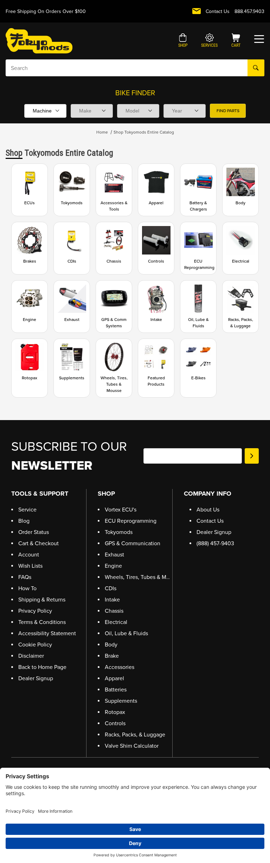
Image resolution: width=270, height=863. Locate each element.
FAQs (24, 577)
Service (27, 509)
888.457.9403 (249, 11)
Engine (113, 566)
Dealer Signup (35, 678)
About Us (208, 509)
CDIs (110, 588)
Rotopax (115, 712)
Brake (112, 656)
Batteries (116, 689)
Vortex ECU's (120, 509)
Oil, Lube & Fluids (126, 633)
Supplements (121, 701)
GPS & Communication (132, 543)
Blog (24, 521)
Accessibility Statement (47, 633)
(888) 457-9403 (215, 543)
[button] (183, 41)
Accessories (119, 667)
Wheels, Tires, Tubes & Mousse (143, 577)
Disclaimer (31, 656)
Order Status (33, 532)
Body (111, 644)
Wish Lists (30, 566)
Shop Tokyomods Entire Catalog (144, 132)
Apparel (114, 678)
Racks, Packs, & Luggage (135, 734)
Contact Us (218, 11)
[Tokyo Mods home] (39, 40)
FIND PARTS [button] (228, 111)
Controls (115, 723)
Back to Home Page (42, 667)
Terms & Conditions (42, 622)
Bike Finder (135, 93)
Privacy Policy (35, 611)
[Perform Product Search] (256, 67)
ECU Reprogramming (130, 521)
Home (102, 132)
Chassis (114, 611)
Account (28, 554)
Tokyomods (119, 532)
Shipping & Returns (41, 599)
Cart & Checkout (38, 543)
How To (27, 588)
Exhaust (114, 554)
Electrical (116, 622)
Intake (112, 599)
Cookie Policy (35, 644)
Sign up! (252, 456)
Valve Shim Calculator (132, 746)
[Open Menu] (259, 39)
